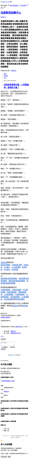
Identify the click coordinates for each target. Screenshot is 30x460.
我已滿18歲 (4, 456)
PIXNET (7, 435)
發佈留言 (3, 349)
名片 (5, 77)
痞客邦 (17, 326)
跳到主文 (3, 17)
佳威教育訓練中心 (11, 12)
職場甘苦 (13, 70)
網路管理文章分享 (16, 333)
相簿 (5, 74)
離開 (9, 456)
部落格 (6, 76)
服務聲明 (17, 437)
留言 (21, 326)
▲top (2, 336)
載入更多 (3, 339)
